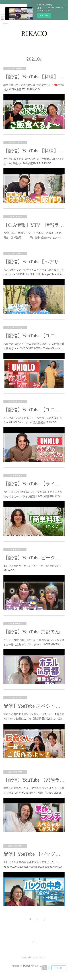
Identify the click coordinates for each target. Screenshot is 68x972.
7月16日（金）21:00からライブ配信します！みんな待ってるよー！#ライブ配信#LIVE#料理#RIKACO (33, 494)
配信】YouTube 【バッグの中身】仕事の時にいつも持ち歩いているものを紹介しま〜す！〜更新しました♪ (34, 854)
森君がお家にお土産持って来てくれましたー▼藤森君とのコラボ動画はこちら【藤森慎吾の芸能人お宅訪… (33, 716)
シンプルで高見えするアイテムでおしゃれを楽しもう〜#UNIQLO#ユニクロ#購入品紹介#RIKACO (32, 420)
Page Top (34, 943)
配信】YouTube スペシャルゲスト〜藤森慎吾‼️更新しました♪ (34, 706)
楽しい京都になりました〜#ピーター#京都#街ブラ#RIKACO (32, 568)
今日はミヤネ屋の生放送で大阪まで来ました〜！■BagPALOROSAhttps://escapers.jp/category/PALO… (33, 864)
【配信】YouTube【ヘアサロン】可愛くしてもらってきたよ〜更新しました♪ (34, 261)
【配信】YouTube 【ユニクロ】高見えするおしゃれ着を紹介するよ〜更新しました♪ (34, 409)
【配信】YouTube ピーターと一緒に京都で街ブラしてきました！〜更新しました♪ (34, 557)
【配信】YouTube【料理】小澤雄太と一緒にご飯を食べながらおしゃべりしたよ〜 (34, 76)
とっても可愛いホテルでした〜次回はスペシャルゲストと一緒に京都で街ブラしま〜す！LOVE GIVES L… (33, 642)
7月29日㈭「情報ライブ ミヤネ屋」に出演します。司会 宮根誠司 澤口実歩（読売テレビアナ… (33, 235)
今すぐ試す (44, 15)
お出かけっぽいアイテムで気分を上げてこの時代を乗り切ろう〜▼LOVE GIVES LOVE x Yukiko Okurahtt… (33, 346)
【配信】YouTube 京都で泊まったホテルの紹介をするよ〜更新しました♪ (34, 631)
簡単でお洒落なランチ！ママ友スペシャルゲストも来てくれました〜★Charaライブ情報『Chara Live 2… (33, 790)
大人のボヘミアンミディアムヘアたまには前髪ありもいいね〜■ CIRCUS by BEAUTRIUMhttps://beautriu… (33, 272)
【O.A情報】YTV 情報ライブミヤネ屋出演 (34, 225)
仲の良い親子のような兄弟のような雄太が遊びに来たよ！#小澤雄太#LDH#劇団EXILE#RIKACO (33, 161)
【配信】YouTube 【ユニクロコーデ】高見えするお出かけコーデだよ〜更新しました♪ (34, 335)
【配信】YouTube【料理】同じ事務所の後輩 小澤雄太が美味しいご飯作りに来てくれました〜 (34, 150)
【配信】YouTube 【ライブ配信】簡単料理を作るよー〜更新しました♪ (34, 483)
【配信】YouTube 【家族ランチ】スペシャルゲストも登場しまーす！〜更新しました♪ (34, 780)
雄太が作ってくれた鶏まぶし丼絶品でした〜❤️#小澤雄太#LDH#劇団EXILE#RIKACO (33, 87)
